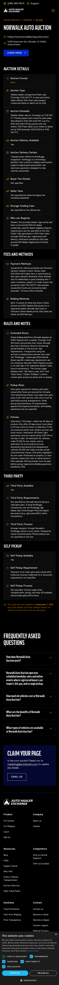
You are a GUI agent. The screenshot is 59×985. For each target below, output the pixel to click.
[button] (52, 10)
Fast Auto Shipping (12, 914)
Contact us (38, 909)
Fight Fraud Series (12, 891)
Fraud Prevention (11, 909)
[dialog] (29, 958)
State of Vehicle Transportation (11, 878)
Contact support (40, 925)
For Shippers (9, 826)
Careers (36, 826)
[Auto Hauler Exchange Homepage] (13, 10)
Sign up (7, 837)
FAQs (6, 860)
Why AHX (8, 871)
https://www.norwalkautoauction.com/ (28, 36)
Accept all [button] (15, 973)
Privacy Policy (33, 951)
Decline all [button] (43, 973)
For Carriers (9, 820)
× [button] (56, 934)
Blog (6, 855)
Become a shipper (41, 920)
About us (37, 820)
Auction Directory (12, 885)
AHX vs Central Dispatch (40, 856)
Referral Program (41, 931)
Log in (6, 831)
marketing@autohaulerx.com (22, 764)
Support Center (11, 866)
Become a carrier (41, 914)
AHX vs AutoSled (41, 863)
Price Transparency (12, 920)
